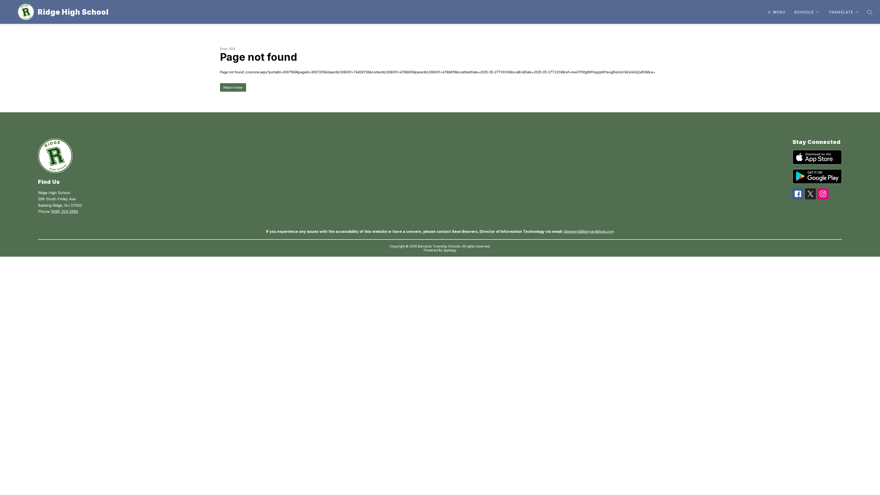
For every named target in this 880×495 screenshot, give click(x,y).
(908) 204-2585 (64, 211)
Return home (233, 87)
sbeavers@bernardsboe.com (589, 231)
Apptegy (449, 250)
